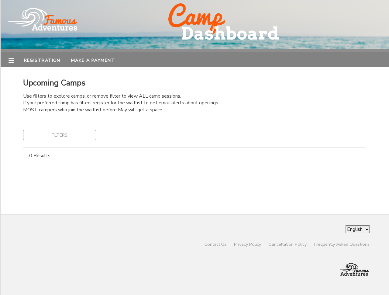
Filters (59, 135)
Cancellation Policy (288, 244)
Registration (42, 60)
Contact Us (215, 244)
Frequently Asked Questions (342, 244)
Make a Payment (93, 60)
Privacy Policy (247, 244)
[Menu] (16, 60)
